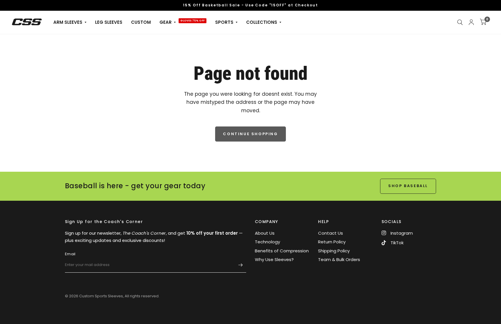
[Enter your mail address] (240, 265)
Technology (267, 242)
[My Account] (471, 22)
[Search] (460, 22)
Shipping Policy (334, 251)
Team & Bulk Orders (339, 259)
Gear (165, 22)
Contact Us (330, 233)
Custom (141, 22)
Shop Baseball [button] (408, 186)
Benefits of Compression (282, 251)
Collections (261, 22)
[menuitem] (70, 22)
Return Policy (332, 242)
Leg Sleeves (108, 22)
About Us (265, 233)
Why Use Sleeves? (274, 259)
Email (70, 254)
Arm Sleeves (67, 22)
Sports (224, 22)
